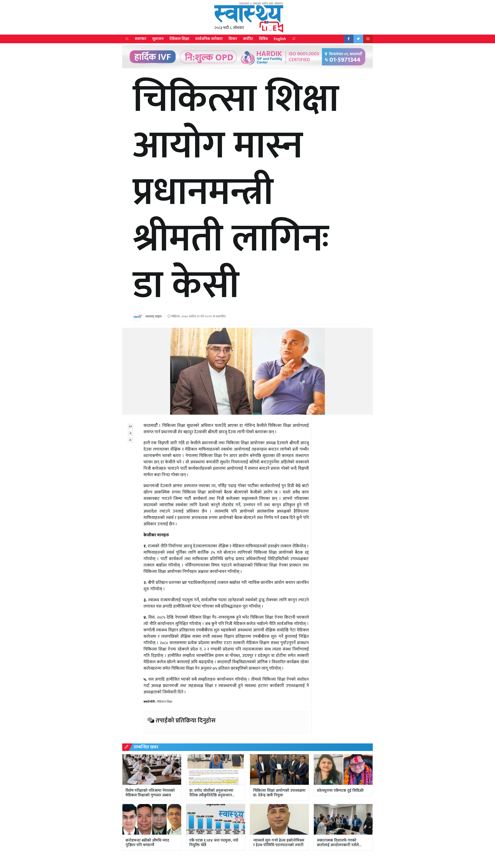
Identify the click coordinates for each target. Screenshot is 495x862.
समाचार (140, 39)
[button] (127, 39)
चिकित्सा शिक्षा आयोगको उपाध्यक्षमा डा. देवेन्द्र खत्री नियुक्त (279, 792)
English (280, 39)
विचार (233, 39)
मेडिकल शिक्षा (179, 39)
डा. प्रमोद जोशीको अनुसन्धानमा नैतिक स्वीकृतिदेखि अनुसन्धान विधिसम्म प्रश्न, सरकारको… (211, 795)
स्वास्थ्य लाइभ (153, 316)
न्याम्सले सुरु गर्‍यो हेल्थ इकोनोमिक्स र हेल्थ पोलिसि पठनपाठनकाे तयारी (278, 842)
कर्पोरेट (248, 39)
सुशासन (158, 39)
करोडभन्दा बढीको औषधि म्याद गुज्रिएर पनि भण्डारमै (147, 842)
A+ (130, 426)
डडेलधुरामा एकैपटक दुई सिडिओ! (340, 790)
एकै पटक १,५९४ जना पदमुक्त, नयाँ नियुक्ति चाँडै (213, 842)
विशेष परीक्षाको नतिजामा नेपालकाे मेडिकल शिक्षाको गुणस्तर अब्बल (150, 792)
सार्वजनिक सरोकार (209, 39)
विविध (263, 39)
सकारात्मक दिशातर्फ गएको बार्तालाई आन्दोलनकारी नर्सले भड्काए (338, 845)
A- (130, 440)
